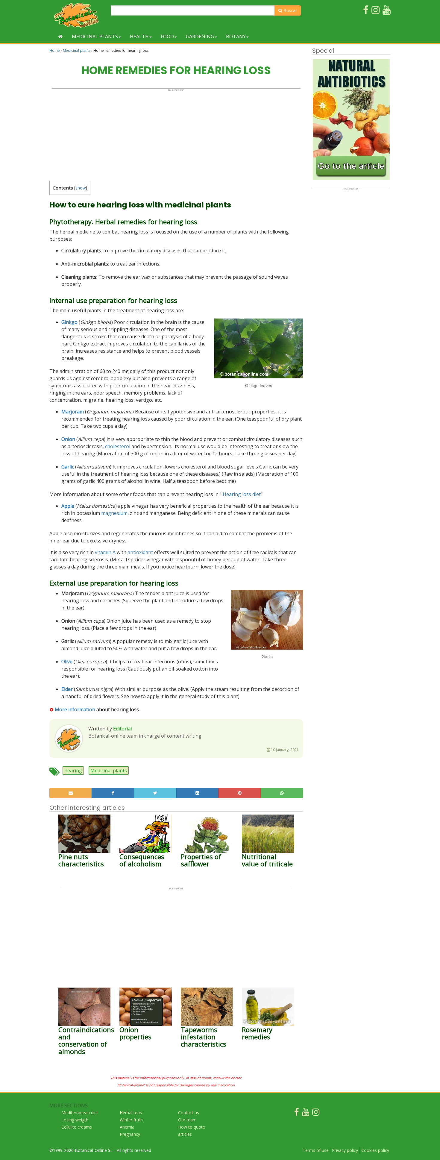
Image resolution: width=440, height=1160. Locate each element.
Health (139, 36)
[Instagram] (315, 1113)
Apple (67, 506)
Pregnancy (130, 1134)
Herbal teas (131, 1112)
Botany (236, 36)
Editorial (122, 728)
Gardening (200, 36)
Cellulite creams (76, 1127)
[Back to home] (60, 36)
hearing (73, 770)
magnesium (114, 513)
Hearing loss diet (242, 494)
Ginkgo (69, 322)
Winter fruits (131, 1120)
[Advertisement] (176, 133)
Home (54, 50)
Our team (187, 1120)
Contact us (188, 1112)
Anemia (127, 1127)
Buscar (289, 10)
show (80, 188)
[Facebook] (296, 1113)
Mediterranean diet (79, 1112)
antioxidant (140, 552)
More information (75, 709)
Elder (67, 689)
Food (167, 36)
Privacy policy (345, 1150)
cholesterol (117, 446)
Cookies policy (375, 1150)
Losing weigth (74, 1120)
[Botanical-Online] (78, 15)
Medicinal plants (95, 36)
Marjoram (72, 411)
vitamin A (105, 552)
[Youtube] (305, 1113)
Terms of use (316, 1150)
